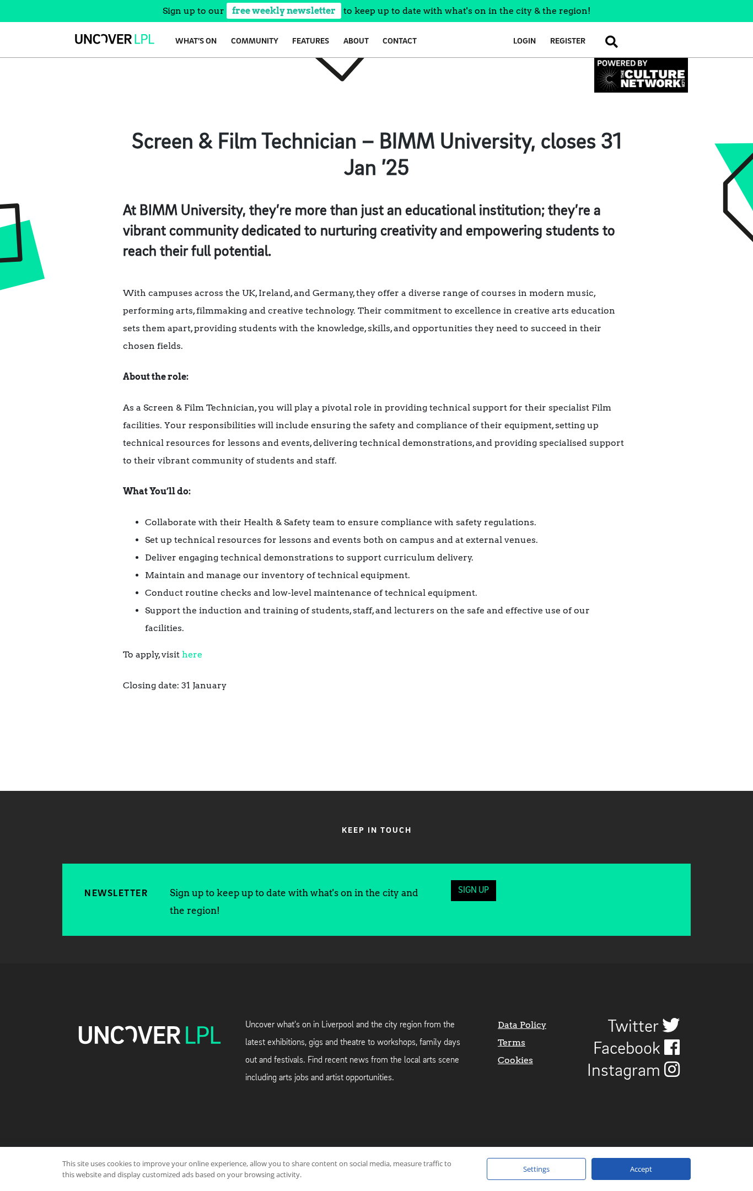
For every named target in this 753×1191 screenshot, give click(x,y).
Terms (511, 1042)
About (356, 41)
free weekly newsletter (284, 11)
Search (608, 41)
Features (310, 41)
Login (524, 41)
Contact (400, 41)
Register (567, 41)
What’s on (196, 41)
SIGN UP (473, 890)
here (192, 654)
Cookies (515, 1060)
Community (254, 41)
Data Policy (522, 1025)
